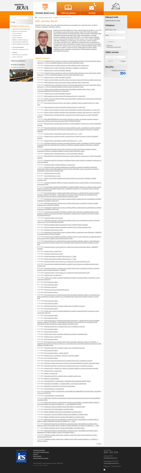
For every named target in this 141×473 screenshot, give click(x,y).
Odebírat (110, 61)
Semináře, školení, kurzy (45, 17)
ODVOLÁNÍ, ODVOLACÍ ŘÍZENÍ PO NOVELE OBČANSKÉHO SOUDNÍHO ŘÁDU (66, 414)
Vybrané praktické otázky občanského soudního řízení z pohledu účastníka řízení (67, 227)
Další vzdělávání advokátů (20, 44)
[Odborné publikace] (68, 6)
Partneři (35, 454)
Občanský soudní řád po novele (53, 230)
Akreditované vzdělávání (20, 42)
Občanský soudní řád (50, 287)
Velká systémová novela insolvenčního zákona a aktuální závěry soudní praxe (66, 82)
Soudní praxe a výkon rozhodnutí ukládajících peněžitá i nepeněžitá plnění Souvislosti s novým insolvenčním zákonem (68, 312)
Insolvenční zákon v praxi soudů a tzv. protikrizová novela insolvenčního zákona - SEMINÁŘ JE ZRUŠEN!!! (67, 248)
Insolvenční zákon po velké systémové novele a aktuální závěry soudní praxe (66, 65)
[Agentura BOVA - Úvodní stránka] (21, 6)
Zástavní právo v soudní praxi (53, 251)
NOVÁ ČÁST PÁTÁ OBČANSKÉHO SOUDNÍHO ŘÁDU (59, 409)
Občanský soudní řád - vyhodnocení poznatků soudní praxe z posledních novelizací (68, 366)
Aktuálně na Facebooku (119, 70)
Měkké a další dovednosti (20, 40)
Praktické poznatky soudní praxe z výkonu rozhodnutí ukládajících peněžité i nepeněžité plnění (71, 363)
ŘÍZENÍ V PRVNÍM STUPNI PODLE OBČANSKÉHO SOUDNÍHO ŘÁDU (63, 412)
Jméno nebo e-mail (110, 29)
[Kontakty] (92, 6)
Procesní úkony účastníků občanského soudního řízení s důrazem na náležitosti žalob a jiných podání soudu (68, 265)
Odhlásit (123, 61)
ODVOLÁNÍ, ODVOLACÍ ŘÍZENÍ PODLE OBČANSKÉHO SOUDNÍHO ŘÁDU (64, 407)
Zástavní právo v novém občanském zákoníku (57, 70)
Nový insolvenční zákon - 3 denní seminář (56, 353)
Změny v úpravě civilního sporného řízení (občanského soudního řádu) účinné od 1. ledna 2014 (72, 110)
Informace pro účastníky (20, 55)
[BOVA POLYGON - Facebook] (104, 469)
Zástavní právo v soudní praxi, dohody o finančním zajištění (61, 355)
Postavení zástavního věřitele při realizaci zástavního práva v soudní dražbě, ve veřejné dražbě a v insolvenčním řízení (69, 183)
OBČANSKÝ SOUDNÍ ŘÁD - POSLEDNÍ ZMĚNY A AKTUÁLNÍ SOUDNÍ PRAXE (65, 384)
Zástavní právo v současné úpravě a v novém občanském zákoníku (63, 153)
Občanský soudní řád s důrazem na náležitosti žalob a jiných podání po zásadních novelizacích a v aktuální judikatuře (69, 161)
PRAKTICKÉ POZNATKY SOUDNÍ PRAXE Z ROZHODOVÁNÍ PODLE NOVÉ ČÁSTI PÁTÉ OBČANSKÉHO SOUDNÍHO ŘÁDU (68, 399)
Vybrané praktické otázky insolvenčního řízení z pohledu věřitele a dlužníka (66, 225)
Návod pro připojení (18, 49)
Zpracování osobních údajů (41, 452)
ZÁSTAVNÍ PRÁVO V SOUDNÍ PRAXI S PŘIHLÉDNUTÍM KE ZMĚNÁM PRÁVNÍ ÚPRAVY (67, 381)
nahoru (100, 443)
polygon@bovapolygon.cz (111, 463)
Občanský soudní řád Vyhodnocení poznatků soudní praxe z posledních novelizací (68, 361)
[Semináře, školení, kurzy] (45, 6)
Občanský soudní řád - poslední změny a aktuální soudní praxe (62, 376)
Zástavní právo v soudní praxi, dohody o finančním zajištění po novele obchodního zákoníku (71, 368)
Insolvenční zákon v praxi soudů (53, 218)
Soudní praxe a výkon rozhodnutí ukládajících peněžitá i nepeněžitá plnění (65, 334)
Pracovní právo (17, 33)
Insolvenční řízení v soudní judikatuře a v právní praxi (59, 165)
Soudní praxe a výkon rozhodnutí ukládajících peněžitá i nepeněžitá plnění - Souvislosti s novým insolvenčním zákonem (68, 278)
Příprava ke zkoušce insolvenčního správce (56, 290)
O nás (13, 22)
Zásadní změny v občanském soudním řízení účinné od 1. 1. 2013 (63, 134)
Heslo (106, 35)
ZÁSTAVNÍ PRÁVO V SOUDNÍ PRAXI (54, 389)
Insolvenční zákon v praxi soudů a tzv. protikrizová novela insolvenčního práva (67, 261)
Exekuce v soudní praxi (50, 373)
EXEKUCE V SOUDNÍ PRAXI (51, 378)
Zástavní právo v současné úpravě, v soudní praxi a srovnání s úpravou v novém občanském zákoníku (67, 116)
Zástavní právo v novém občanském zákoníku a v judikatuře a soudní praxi (66, 68)
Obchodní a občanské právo (21, 29)
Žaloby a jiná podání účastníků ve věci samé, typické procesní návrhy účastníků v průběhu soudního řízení (66, 179)
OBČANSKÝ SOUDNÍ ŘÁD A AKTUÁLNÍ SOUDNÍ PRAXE (59, 386)
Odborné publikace (18, 61)
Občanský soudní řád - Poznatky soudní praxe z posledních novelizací (64, 306)
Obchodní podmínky (39, 450)
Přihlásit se (111, 41)
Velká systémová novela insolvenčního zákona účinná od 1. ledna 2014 (64, 96)
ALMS (45, 465)
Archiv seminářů (17, 57)
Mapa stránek (37, 456)
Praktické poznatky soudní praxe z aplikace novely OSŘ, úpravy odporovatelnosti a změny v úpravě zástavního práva (67, 436)
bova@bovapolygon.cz (110, 458)
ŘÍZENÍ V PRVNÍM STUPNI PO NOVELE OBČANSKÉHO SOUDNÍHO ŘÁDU (64, 417)
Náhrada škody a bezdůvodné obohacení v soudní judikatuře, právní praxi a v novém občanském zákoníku (69, 124)
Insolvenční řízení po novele (52, 173)
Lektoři (56, 17)
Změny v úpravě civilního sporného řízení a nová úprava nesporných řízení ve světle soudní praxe (72, 80)
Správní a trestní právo (19, 31)
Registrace (110, 45)
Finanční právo (17, 35)
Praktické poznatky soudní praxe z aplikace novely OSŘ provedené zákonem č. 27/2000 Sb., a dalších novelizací (67, 440)
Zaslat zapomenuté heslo (114, 47)
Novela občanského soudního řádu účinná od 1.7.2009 (60, 256)
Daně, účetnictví (17, 38)
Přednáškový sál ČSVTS (17, 67)
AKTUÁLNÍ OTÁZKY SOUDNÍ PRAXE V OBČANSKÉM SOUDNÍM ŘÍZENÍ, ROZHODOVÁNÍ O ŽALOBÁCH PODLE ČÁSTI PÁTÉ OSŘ (69, 392)
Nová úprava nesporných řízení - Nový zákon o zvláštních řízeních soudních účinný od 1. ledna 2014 (68, 104)
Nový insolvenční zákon (51, 282)
